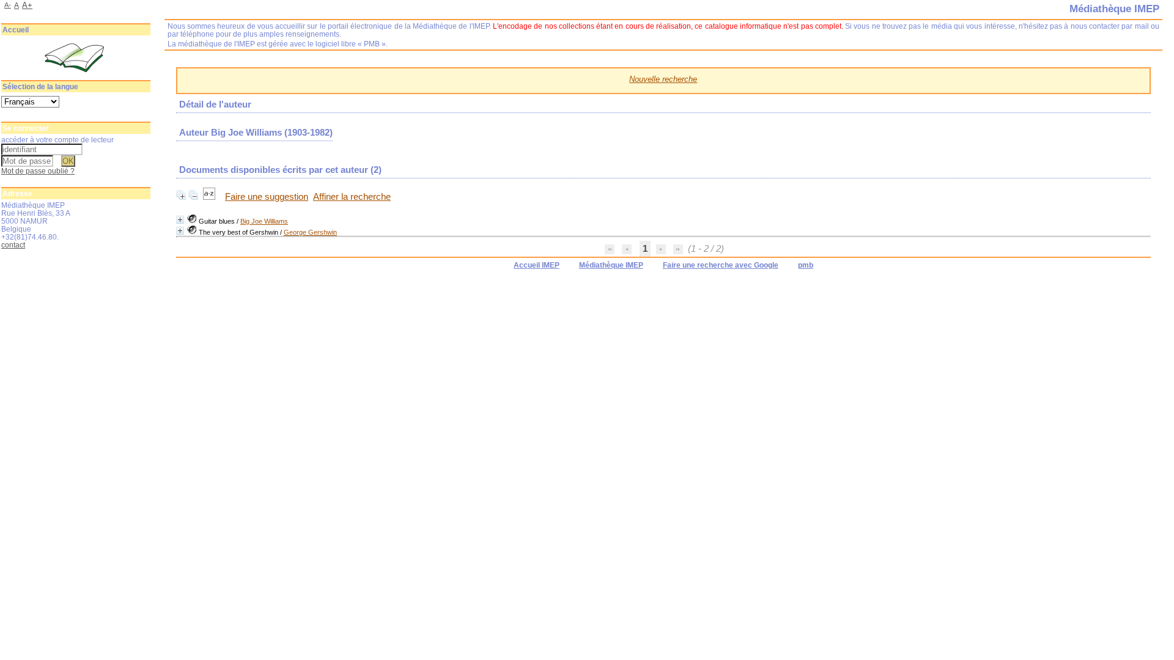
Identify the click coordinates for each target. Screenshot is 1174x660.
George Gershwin (310, 232)
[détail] (180, 220)
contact (13, 245)
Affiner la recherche (352, 197)
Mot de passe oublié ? (38, 171)
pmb (805, 265)
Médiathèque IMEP (611, 265)
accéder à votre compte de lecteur (57, 140)
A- (7, 5)
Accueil (15, 30)
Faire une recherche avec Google (720, 265)
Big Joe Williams (264, 221)
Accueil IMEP (536, 265)
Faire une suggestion (266, 197)
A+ (27, 5)
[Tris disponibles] (210, 197)
